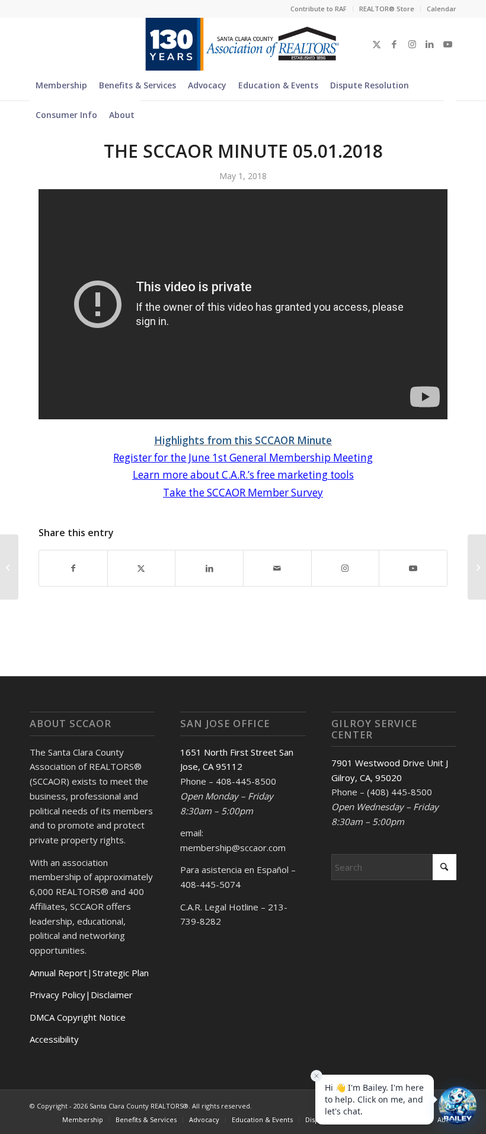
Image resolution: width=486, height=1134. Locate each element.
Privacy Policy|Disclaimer (81, 995)
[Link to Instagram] (412, 44)
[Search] (450, 115)
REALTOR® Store (386, 8)
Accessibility (54, 1039)
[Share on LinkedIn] (209, 568)
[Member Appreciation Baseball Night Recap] (9, 567)
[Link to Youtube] (447, 44)
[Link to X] (376, 44)
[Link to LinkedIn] (430, 44)
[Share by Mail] (277, 568)
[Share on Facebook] (73, 568)
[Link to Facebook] (394, 44)
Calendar (441, 8)
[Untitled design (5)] (242, 44)
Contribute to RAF (318, 8)
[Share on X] (141, 568)
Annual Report (58, 973)
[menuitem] (318, 9)
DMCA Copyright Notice (78, 1017)
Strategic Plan (120, 973)
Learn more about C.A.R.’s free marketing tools (243, 475)
